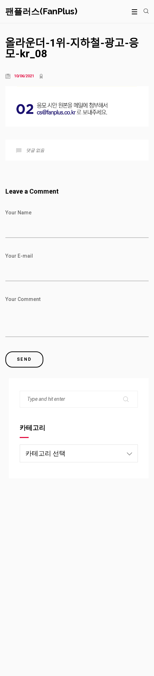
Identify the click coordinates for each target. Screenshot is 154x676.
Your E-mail (19, 256)
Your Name (18, 212)
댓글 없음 (35, 150)
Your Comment (22, 299)
